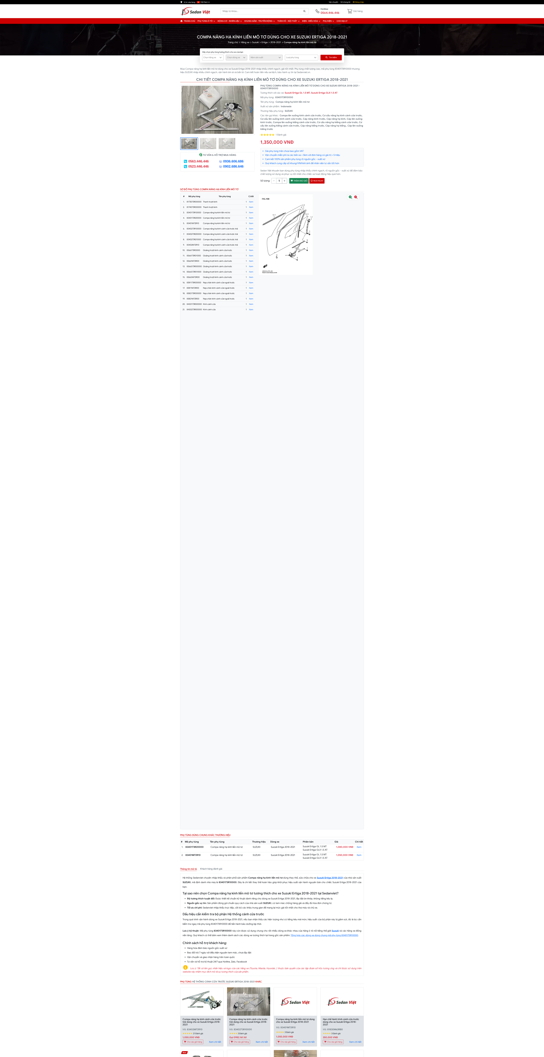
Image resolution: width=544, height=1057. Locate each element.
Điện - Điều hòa (310, 21)
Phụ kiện (327, 21)
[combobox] (213, 57)
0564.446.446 (330, 13)
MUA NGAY (318, 180)
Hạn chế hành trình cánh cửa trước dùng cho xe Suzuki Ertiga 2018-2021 (341, 1022)
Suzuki (255, 42)
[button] (214, 21)
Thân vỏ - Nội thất (287, 21)
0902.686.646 (233, 166)
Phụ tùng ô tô (205, 21)
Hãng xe (245, 42)
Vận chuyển (333, 2)
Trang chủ (189, 21)
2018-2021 (275, 42)
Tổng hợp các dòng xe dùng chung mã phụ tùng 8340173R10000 (324, 935)
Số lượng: (265, 180)
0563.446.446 (198, 161)
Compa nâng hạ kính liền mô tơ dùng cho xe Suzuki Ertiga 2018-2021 (295, 1020)
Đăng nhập (359, 2)
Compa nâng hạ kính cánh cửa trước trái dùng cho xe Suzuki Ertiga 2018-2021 (202, 1022)
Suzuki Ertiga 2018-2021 (330, 877)
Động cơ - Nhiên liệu (228, 21)
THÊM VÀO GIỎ (300, 180)
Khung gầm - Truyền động (258, 21)
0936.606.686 (233, 161)
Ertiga (265, 42)
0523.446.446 (198, 166)
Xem (251, 201)
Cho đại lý (342, 21)
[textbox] (211, 57)
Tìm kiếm (333, 57)
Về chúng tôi (345, 2)
